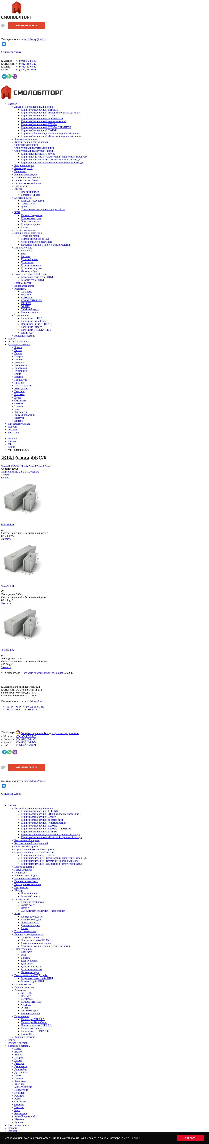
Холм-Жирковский (24, 415)
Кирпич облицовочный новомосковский (43, 121)
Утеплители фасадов (25, 174)
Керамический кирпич (27, 139)
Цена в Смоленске (29, 471)
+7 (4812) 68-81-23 (33, 706)
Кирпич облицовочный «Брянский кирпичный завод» (51, 136)
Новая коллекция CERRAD (36, 324)
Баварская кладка (24, 165)
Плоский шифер (30, 191)
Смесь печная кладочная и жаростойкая (43, 209)
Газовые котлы (22, 282)
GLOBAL (26, 291)
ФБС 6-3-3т (7, 650)
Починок (19, 391)
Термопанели (21, 315)
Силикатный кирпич (26, 144)
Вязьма (18, 353)
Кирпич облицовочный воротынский (42, 118)
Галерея (5, 474)
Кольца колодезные (31, 215)
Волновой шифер (30, 194)
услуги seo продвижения (65, 733)
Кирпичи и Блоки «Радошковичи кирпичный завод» (50, 133)
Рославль (19, 394)
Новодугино (21, 388)
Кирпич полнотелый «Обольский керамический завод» (52, 162)
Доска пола (27, 262)
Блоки (24, 227)
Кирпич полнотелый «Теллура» (38, 153)
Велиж (18, 350)
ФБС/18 (15, 465)
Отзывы (12, 429)
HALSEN (26, 294)
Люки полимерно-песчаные (36, 241)
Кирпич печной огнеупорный (31, 142)
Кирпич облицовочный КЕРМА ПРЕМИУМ (46, 127)
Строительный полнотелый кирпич (34, 150)
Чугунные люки (30, 235)
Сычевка (19, 403)
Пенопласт (20, 171)
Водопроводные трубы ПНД (37, 277)
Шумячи (19, 417)
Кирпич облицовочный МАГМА (39, 130)
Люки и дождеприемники (28, 233)
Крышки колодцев (31, 218)
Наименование (9, 471)
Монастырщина (23, 385)
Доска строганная (31, 265)
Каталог (12, 103)
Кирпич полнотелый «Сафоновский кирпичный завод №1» (54, 156)
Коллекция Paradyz (31, 326)
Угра (17, 409)
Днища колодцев (30, 224)
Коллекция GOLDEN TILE (36, 329)
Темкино (19, 406)
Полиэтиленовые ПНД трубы (31, 274)
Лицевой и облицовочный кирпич (33, 106)
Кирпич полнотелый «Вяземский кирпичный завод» (50, 159)
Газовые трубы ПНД (32, 279)
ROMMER (27, 297)
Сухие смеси (28, 203)
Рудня (17, 397)
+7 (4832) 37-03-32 (11, 709)
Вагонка (25, 256)
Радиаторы (20, 288)
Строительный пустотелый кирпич (34, 147)
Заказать (6, 538)
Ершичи (19, 376)
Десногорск (20, 365)
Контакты (13, 432)
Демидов (19, 362)
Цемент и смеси (23, 197)
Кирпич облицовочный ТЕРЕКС (39, 109)
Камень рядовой (23, 168)
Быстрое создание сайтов (35, 733)
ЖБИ (17, 212)
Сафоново (20, 400)
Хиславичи (20, 412)
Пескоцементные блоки (27, 183)
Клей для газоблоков (32, 200)
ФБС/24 (5, 465)
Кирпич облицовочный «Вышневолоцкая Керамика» (50, 112)
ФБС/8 (41, 465)
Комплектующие (30, 312)
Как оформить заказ (19, 423)
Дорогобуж (20, 368)
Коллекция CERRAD (33, 318)
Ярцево (18, 420)
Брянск (18, 347)
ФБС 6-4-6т (7, 585)
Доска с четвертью (31, 268)
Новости (12, 426)
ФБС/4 (49, 465)
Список (5, 477)
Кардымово (20, 379)
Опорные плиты (30, 221)
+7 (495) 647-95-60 (11, 706)
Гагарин (19, 356)
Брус (23, 253)
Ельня (17, 373)
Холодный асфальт (24, 335)
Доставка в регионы (19, 344)
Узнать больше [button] (131, 1138)
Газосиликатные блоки (27, 177)
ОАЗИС (25, 306)
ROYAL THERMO (31, 300)
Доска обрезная (29, 259)
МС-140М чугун (30, 309)
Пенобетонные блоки (26, 180)
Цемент (25, 206)
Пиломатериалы (23, 247)
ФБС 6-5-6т (7, 524)
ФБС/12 (24, 465)
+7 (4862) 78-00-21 (34, 709)
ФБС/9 (33, 465)
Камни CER (27, 332)
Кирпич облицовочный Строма (38, 115)
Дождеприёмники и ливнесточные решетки (45, 244)
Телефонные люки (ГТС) (35, 238)
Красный (19, 382)
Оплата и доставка (18, 341)
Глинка (18, 359)
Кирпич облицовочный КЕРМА (39, 124)
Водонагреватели (24, 285)
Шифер (18, 189)
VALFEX (26, 303)
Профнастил (21, 186)
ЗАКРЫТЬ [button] (190, 1138)
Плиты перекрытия (25, 230)
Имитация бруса (30, 271)
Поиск (11, 338)
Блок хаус (26, 250)
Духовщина (20, 370)
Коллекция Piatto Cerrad (34, 321)
